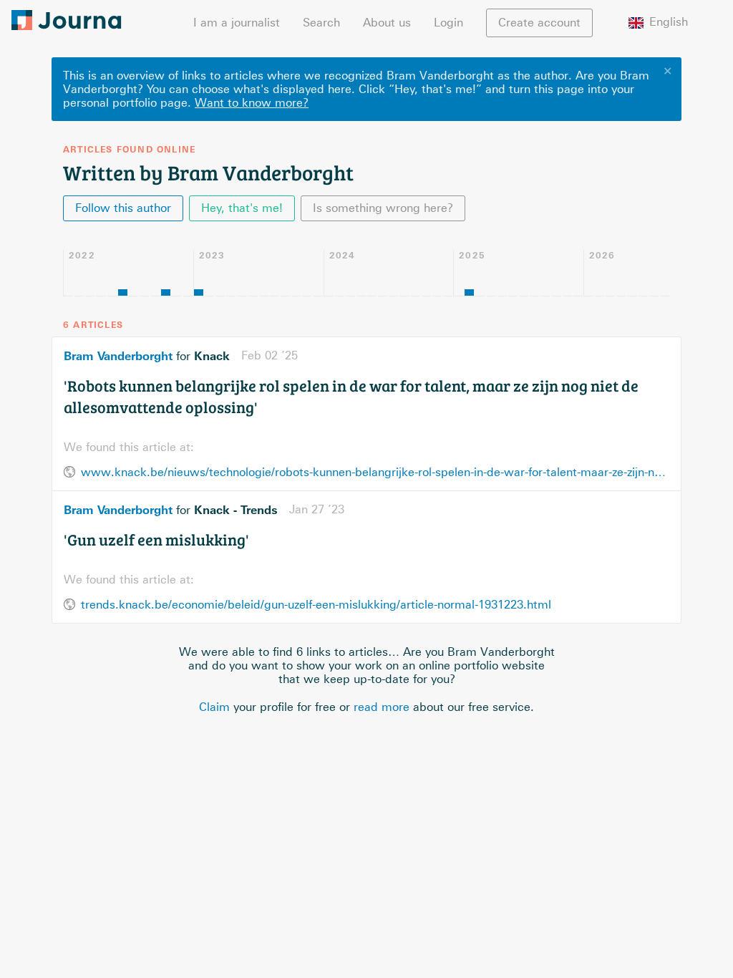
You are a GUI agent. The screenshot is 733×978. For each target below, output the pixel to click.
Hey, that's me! (242, 208)
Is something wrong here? (383, 208)
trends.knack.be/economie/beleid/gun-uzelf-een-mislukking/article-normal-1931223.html (316, 604)
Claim (214, 707)
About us (387, 22)
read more (381, 707)
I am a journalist (236, 22)
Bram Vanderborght (118, 356)
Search (321, 22)
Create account (539, 22)
